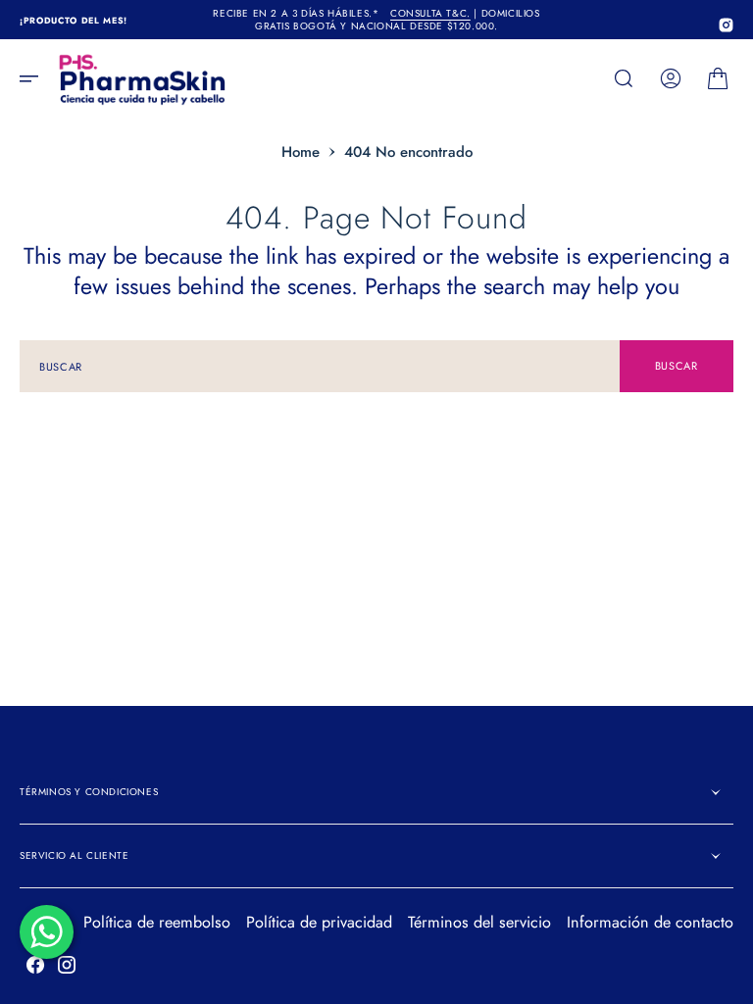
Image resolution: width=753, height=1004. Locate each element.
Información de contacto (650, 922)
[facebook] (35, 964)
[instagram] (66, 964)
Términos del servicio (479, 922)
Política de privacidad (319, 922)
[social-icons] (726, 25)
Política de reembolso (156, 922)
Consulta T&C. (430, 13)
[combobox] (320, 366)
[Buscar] (623, 78)
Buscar (676, 366)
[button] (35, 78)
